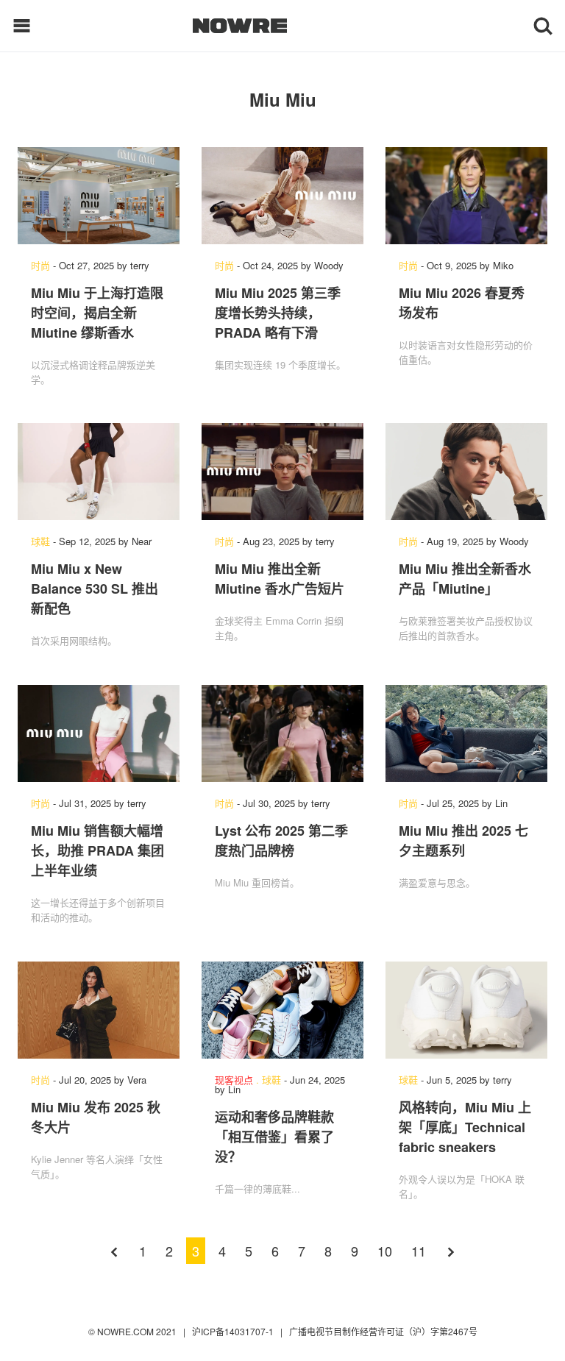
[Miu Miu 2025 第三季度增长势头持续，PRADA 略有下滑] (282, 195)
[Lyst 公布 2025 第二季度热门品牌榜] (282, 733)
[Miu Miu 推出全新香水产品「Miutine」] (466, 471)
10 (384, 1250)
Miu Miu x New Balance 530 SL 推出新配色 (94, 588)
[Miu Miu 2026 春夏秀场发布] (466, 195)
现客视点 (234, 1080)
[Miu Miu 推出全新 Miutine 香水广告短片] (282, 471)
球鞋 (40, 541)
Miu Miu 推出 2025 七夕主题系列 (463, 840)
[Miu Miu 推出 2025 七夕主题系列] (466, 733)
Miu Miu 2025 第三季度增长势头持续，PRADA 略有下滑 (278, 312)
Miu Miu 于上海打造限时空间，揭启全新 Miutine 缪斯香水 (97, 312)
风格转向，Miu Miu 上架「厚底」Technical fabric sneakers (465, 1127)
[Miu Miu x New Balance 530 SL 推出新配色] (99, 471)
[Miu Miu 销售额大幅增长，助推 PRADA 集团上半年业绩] (99, 733)
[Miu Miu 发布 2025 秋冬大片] (99, 1010)
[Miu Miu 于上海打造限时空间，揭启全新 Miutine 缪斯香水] (99, 195)
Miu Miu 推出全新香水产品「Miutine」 (465, 578)
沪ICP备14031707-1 (234, 1331)
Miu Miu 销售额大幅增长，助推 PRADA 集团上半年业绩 (97, 850)
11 (418, 1250)
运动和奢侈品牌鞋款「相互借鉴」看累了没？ (274, 1136)
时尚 (40, 265)
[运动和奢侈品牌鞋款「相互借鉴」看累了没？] (282, 1010)
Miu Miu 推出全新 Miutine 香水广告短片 (279, 578)
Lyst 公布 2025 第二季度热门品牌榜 (281, 840)
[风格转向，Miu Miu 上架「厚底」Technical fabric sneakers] (466, 1010)
